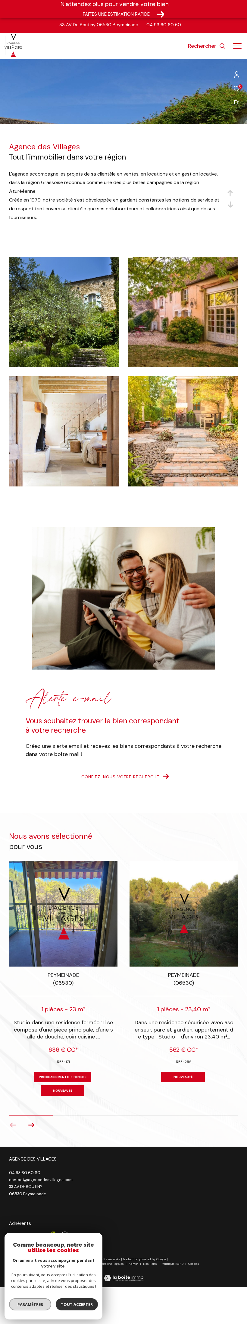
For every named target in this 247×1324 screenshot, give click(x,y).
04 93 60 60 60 (163, 25)
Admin (134, 1264)
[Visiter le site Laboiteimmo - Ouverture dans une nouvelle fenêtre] (123, 1274)
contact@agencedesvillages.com (41, 1179)
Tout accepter (77, 1304)
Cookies (193, 1264)
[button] (31, 1125)
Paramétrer (30, 1304)
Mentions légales (112, 1264)
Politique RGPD (172, 1264)
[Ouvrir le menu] (237, 46)
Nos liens (150, 1264)
